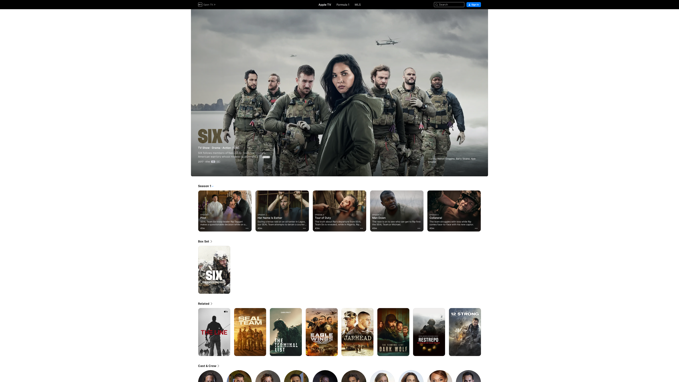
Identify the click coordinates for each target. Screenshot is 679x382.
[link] (205, 241)
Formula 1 (342, 4)
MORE (266, 157)
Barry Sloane (463, 158)
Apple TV (324, 4)
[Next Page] (484, 211)
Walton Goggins (446, 158)
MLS (358, 4)
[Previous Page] (194, 211)
